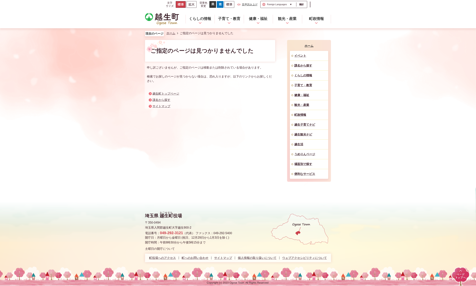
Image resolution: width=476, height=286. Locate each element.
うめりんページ (304, 154)
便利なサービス (304, 173)
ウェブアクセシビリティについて (304, 257)
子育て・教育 (303, 85)
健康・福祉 (301, 95)
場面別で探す (303, 164)
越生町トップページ (165, 93)
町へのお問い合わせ (195, 257)
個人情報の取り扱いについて (257, 257)
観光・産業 (301, 104)
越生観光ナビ (303, 134)
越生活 (298, 144)
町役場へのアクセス (162, 257)
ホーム (170, 33)
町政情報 (300, 114)
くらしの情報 (303, 75)
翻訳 (301, 4)
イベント (300, 55)
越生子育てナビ (304, 124)
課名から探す (161, 99)
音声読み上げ (250, 4)
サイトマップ (161, 106)
